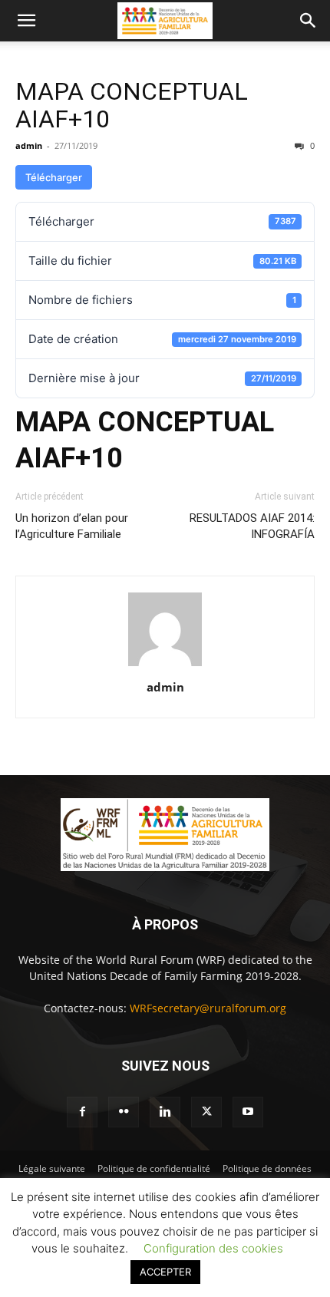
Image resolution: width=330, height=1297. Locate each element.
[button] (26, 20)
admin (28, 145)
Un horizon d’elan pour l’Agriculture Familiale (71, 526)
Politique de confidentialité (153, 1168)
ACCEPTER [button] (165, 1272)
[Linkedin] (165, 1112)
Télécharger (53, 177)
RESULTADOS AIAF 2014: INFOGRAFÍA (252, 526)
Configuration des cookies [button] (213, 1248)
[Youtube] (248, 1112)
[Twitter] (206, 1112)
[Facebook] (82, 1112)
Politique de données (267, 1168)
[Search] (308, 20)
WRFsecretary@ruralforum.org (208, 1008)
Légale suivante (51, 1168)
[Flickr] (123, 1112)
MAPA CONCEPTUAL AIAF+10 (131, 105)
